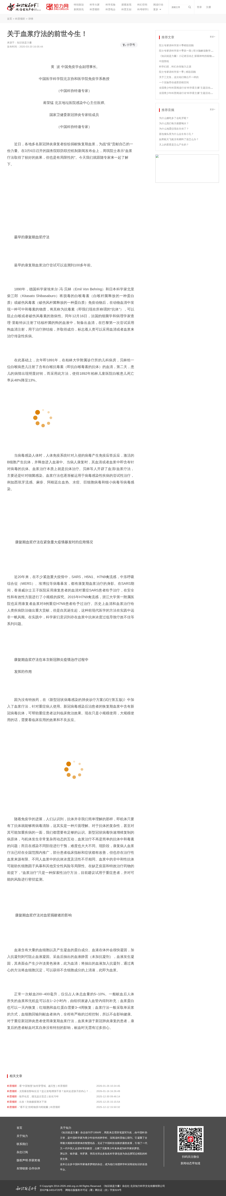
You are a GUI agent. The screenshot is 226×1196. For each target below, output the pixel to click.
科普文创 (126, 9)
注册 (208, 7)
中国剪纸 (164, 61)
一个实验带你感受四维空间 (174, 82)
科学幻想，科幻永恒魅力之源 (175, 66)
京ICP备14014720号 (51, 1190)
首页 (9, 18)
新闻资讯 (79, 9)
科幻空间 (142, 4)
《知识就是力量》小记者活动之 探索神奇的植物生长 (188, 56)
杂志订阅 (22, 1152)
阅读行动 (158, 4)
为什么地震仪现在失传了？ (174, 128)
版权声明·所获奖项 (28, 1160)
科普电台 (110, 9)
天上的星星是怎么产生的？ (174, 144)
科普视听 (95, 9)
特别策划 (79, 4)
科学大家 (95, 4)
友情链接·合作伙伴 (28, 1168)
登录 (199, 7)
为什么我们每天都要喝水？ (174, 123)
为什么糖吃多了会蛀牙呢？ (174, 118)
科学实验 (110, 4)
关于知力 (22, 1135)
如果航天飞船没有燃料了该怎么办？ (179, 139)
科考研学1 (143, 9)
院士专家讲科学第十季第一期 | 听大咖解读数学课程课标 (190, 50)
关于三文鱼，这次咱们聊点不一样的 (179, 77)
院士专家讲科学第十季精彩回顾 (176, 45)
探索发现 (126, 4)
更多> (212, 37)
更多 (155, 9)
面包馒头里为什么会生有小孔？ (176, 134)
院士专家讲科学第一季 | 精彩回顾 (177, 71)
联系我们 (22, 1144)
